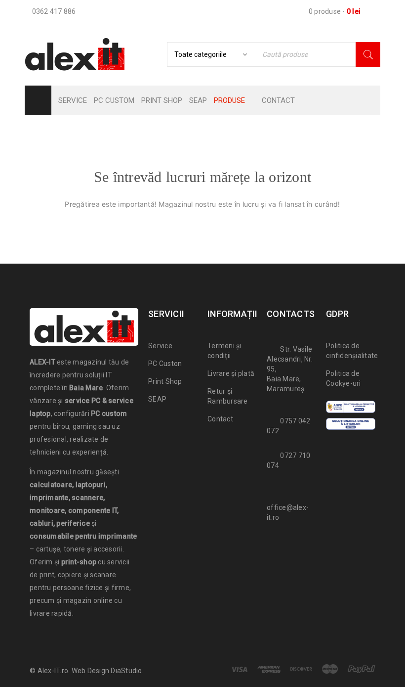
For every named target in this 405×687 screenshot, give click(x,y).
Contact (220, 419)
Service (160, 346)
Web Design (91, 671)
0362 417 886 (54, 11)
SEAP (157, 399)
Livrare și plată (230, 373)
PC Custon (165, 363)
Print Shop (165, 381)
